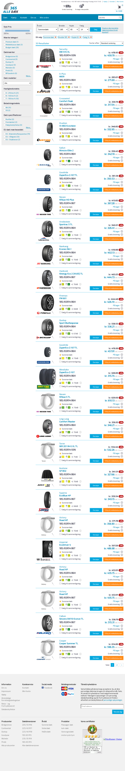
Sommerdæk (48, 37)
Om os (33, 17)
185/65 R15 (27, 742)
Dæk (5, 17)
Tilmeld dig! (117, 712)
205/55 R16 (27, 725)
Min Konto (120, 1)
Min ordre (44, 17)
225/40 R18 (27, 732)
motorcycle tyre (67, 735)
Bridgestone (6, 725)
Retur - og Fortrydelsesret (8, 705)
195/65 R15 (26, 735)
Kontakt (112, 1)
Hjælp (106, 1)
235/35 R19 (27, 738)
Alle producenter (8, 745)
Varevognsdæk (67, 732)
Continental (6, 728)
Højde (71, 26)
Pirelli (3, 742)
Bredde (62, 26)
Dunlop (4, 732)
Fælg (82, 26)
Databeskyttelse (8, 709)
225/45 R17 (27, 728)
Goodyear (5, 735)
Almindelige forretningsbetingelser (10, 699)
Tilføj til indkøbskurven (113, 66)
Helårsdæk (46, 732)
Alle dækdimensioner (30, 745)
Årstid (39, 26)
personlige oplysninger (113, 700)
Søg (95, 29)
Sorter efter (94, 43)
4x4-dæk (65, 728)
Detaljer (96, 66)
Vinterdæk (46, 728)
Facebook (48, 688)
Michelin (4, 738)
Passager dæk (67, 725)
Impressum (6, 691)
